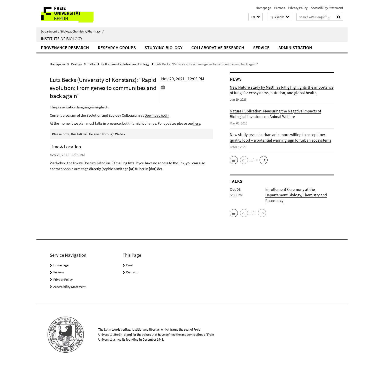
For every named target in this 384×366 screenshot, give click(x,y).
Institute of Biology (61, 38)
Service (261, 47)
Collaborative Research (217, 47)
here (196, 123)
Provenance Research (65, 47)
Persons (279, 8)
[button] (255, 17)
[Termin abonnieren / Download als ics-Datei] (187, 87)
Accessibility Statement (327, 8)
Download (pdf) (157, 115)
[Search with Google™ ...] (339, 16)
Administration (295, 47)
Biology (76, 64)
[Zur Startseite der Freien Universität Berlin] (73, 13)
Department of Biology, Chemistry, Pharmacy (72, 31)
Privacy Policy (298, 8)
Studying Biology (163, 47)
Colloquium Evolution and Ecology (125, 64)
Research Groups (117, 47)
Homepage (263, 8)
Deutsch (131, 272)
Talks (91, 64)
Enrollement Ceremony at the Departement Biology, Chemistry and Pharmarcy (296, 195)
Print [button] (129, 265)
